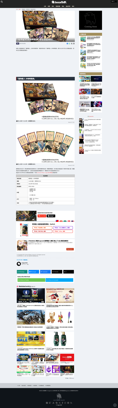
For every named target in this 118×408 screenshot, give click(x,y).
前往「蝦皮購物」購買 (40, 227)
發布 (53, 6)
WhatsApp (21, 272)
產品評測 (68, 6)
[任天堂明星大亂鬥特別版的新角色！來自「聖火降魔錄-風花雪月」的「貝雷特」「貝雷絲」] (84, 79)
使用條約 (35, 385)
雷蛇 (68, 378)
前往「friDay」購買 (60, 231)
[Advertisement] (45, 65)
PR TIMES (72, 122)
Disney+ (72, 378)
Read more (69, 249)
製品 (63, 6)
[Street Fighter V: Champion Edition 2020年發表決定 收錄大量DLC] (84, 91)
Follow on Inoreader (53, 280)
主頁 (45, 6)
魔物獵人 (26, 260)
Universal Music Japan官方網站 (45, 172)
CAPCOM (20, 260)
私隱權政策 (41, 385)
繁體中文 (113, 1)
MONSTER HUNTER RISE (45, 213)
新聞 (49, 6)
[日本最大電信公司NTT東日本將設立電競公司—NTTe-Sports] (96, 79)
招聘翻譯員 (48, 385)
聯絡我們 (29, 385)
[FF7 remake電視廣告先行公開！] (96, 91)
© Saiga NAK (59, 405)
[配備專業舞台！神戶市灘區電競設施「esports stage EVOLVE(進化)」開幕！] (84, 104)
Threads (56, 272)
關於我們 (24, 385)
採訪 (73, 6)
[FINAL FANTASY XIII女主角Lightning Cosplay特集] (96, 104)
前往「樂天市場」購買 (40, 231)
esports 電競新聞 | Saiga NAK (59, 400)
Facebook (44, 272)
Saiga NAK (59, 2)
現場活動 (58, 6)
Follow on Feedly (24, 280)
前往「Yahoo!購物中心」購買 (63, 227)
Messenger (33, 272)
